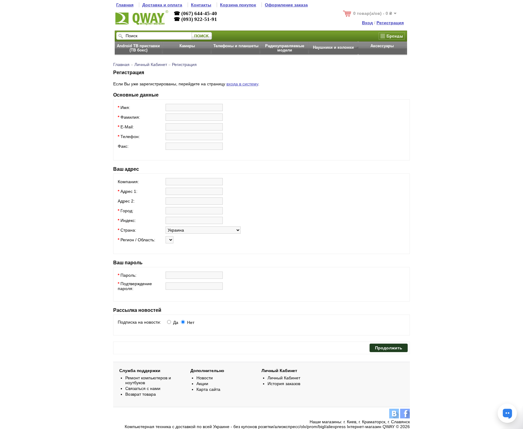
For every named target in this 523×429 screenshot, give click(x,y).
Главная (121, 64)
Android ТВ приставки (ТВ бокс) (138, 48)
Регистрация (184, 64)
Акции (202, 383)
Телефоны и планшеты (235, 46)
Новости (204, 377)
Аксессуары (382, 46)
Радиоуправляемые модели (284, 48)
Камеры (187, 46)
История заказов (284, 383)
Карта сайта (208, 389)
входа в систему (242, 83)
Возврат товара (140, 394)
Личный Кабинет (150, 64)
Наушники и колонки (333, 47)
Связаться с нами (142, 388)
